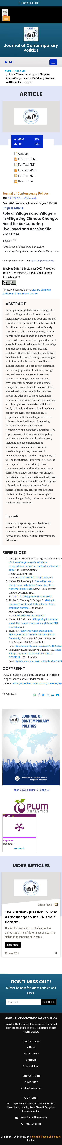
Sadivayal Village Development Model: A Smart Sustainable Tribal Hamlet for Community (32, 634)
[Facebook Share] (38, 694)
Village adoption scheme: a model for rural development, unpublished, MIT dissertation (33, 623)
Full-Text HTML (27, 159)
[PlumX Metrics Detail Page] (19, 826)
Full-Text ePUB (26, 170)
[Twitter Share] (43, 694)
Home (8, 70)
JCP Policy (32, 1081)
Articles (20, 70)
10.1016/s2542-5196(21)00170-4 (36, 577)
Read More (12, 944)
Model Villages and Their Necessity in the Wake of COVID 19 (35, 653)
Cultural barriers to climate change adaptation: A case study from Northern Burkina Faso (31, 585)
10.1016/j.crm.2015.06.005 (30, 615)
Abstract (22, 154)
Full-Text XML (26, 176)
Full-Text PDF (26, 165)
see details (19, 848)
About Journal (32, 1053)
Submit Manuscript (31, 1088)
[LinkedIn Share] (53, 694)
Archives (31, 1059)
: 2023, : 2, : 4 (31, 790)
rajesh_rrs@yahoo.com (42, 260)
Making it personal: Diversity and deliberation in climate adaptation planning (32, 604)
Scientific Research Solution (45, 1136)
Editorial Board (31, 1066)
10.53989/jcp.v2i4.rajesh (22, 198)
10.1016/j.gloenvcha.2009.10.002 (35, 596)
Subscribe (49, 1002)
